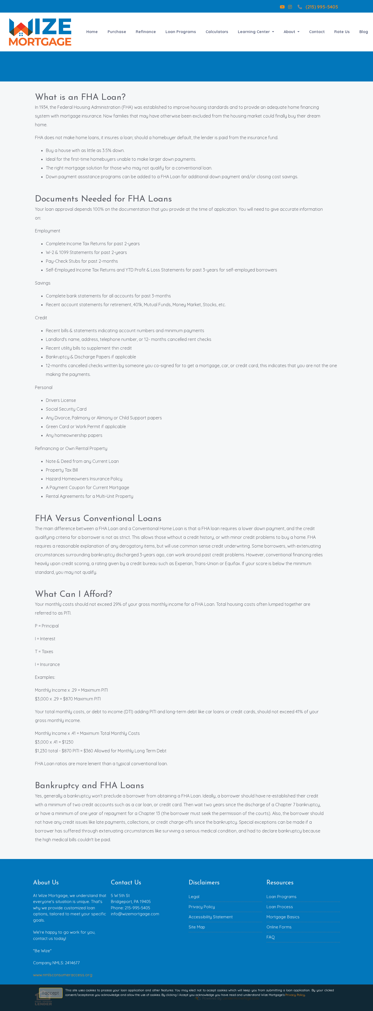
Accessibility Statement (211, 916)
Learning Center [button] (254, 31)
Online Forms (279, 927)
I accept (51, 993)
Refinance (146, 31)
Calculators (217, 31)
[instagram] (290, 7)
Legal (194, 896)
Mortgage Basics (283, 916)
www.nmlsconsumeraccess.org (62, 974)
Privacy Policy (202, 906)
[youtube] (282, 7)
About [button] (290, 31)
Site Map (197, 927)
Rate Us (342, 31)
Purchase (117, 31)
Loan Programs (180, 31)
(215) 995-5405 (322, 7)
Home (92, 31)
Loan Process (280, 906)
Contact (317, 31)
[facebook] (274, 7)
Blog (363, 31)
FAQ (271, 937)
